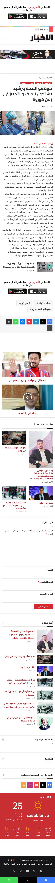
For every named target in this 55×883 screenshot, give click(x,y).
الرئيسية (46, 78)
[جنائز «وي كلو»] (41, 493)
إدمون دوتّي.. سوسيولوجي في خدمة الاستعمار (20, 719)
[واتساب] (15, 321)
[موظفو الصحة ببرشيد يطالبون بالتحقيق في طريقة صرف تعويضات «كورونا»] (45, 267)
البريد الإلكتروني (45, 582)
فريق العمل (15, 864)
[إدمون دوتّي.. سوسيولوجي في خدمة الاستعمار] (45, 723)
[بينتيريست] (29, 321)
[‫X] (43, 321)
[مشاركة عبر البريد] (9, 321)
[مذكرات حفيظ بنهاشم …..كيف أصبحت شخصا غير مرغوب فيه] (14, 493)
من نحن (40, 864)
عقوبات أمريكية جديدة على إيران (15, 449)
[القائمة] (3, 39)
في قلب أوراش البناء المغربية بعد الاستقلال (19, 693)
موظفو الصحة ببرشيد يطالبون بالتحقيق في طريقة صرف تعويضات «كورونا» (19, 267)
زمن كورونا (24, 303)
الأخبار (9, 860)
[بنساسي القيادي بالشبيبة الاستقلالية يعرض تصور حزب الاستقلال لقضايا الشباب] (41, 449)
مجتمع (39, 83)
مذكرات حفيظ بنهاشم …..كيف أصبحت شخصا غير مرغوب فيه (14, 505)
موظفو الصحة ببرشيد (39, 309)
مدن (31, 83)
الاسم (50, 570)
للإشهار (6, 864)
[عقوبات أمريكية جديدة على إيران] (14, 438)
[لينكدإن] (36, 321)
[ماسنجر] (22, 321)
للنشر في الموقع (28, 864)
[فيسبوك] (49, 321)
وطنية (24, 83)
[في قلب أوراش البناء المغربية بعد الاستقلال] (45, 695)
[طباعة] (49, 328)
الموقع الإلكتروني (46, 594)
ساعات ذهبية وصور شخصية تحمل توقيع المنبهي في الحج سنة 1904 (19, 705)
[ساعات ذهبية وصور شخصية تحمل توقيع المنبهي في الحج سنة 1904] (45, 708)
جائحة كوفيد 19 (42, 303)
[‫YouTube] (36, 785)
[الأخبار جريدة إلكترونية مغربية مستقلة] (41, 38)
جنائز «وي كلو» (41, 29)
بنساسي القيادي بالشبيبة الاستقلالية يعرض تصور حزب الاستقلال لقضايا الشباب (41, 474)
